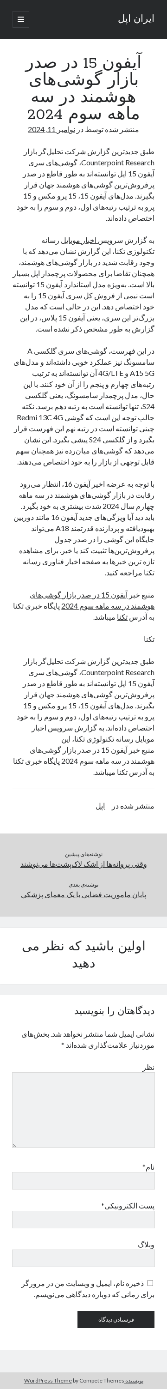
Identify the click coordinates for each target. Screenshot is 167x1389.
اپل (100, 805)
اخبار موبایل (79, 240)
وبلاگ (146, 1244)
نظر (148, 1067)
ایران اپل (136, 19)
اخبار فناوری (62, 561)
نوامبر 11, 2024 (51, 129)
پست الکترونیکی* (127, 1205)
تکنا (122, 616)
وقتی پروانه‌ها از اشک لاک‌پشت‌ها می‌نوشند (83, 863)
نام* (148, 1166)
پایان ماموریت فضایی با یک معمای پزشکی (83, 894)
